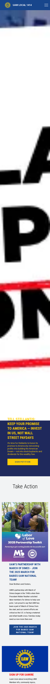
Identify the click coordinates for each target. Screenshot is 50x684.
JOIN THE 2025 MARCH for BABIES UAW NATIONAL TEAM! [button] (25, 630)
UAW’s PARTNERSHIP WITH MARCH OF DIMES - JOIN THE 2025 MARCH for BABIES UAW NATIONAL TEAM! (24, 572)
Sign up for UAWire (21, 674)
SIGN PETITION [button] (22, 462)
